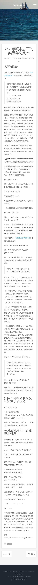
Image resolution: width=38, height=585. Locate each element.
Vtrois (28, 577)
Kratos (16, 577)
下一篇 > (31, 554)
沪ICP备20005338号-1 (19, 579)
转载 (15, 58)
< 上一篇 (6, 554)
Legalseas (19, 5)
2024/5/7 (8, 58)
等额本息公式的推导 (23, 238)
